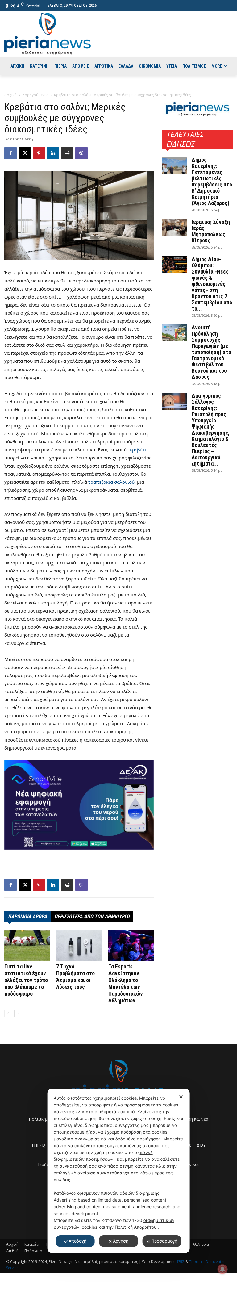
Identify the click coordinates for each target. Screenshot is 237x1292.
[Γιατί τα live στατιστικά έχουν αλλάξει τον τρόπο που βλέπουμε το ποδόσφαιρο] (27, 945)
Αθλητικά (201, 1244)
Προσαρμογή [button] (164, 1241)
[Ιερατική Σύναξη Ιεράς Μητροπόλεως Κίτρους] (174, 227)
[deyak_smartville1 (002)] (79, 805)
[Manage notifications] (222, 1269)
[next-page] (18, 1013)
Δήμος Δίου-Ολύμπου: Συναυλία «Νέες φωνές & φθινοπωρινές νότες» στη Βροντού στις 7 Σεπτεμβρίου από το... (212, 284)
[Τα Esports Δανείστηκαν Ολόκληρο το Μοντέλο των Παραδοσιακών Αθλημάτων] (131, 945)
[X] (25, 153)
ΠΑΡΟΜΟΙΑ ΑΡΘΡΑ (27, 916)
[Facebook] (10, 153)
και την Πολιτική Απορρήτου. (128, 1227)
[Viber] (81, 153)
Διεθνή (12, 1250)
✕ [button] (181, 1096)
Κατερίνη (32, 1244)
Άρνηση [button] (120, 1241)
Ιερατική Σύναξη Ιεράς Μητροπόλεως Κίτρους (211, 231)
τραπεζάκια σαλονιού (111, 482)
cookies (89, 1227)
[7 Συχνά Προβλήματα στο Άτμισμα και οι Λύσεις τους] (79, 945)
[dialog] (119, 1171)
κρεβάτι (138, 449)
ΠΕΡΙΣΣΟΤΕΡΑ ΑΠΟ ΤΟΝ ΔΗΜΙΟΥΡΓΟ (92, 916)
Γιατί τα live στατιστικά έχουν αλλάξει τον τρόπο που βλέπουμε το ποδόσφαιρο (26, 980)
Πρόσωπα (33, 1250)
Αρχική (10, 95)
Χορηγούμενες (35, 95)
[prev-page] (8, 1013)
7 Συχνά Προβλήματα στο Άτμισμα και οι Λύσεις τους (75, 976)
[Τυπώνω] (67, 153)
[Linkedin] (53, 153)
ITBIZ (180, 1261)
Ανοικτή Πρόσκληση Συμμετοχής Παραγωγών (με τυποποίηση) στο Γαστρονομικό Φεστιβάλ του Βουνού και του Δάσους (211, 352)
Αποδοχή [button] (77, 1241)
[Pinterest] (39, 153)
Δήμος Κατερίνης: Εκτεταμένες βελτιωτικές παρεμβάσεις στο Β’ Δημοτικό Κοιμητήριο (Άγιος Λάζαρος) (212, 181)
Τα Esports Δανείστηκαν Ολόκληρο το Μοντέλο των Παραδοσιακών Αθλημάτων (125, 983)
